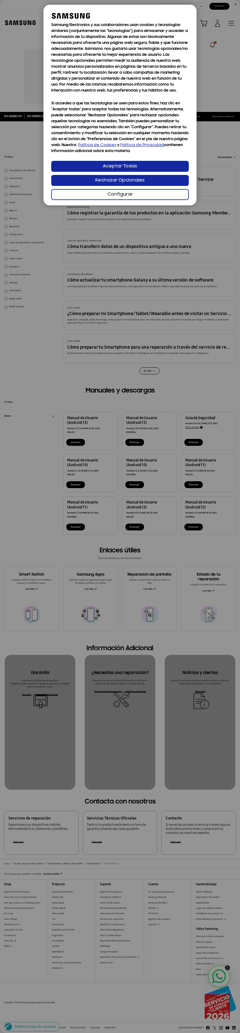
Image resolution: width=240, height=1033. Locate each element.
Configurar (120, 194)
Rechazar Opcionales (120, 180)
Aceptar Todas (120, 166)
